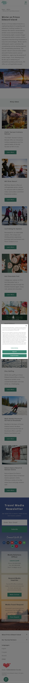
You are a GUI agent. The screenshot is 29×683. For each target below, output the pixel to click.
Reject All (14, 351)
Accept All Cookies (14, 355)
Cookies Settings (14, 347)
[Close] (26, 325)
